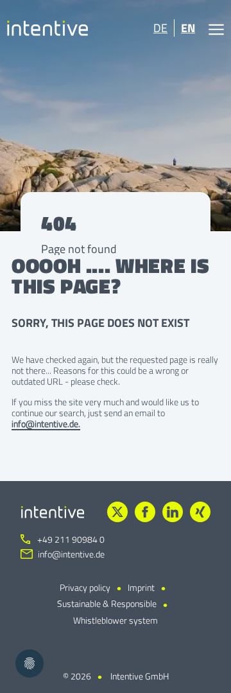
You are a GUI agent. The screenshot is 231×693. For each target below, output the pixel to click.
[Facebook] (145, 512)
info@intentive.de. (46, 423)
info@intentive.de (71, 553)
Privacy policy (85, 587)
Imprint (141, 587)
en (188, 28)
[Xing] (200, 512)
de (160, 28)
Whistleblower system (115, 620)
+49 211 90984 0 (70, 539)
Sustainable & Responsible (107, 603)
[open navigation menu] (216, 28)
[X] (117, 512)
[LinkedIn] (172, 512)
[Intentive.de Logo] (48, 28)
